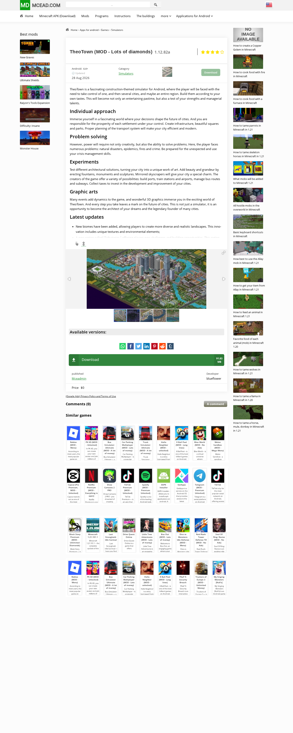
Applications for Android (193, 16)
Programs (101, 16)
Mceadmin (79, 378)
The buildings (146, 16)
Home (29, 16)
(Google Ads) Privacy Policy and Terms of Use (91, 396)
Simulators (126, 73)
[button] (223, 253)
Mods (85, 16)
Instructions (122, 16)
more (164, 16)
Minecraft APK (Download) (57, 16)
